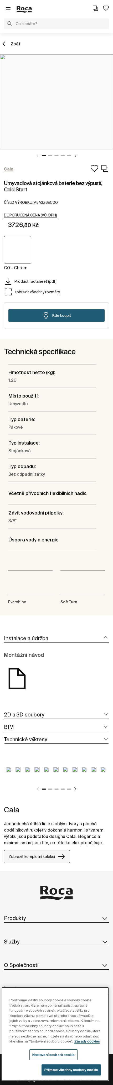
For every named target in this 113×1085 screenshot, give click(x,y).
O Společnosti (21, 965)
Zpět (15, 43)
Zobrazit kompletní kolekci (31, 857)
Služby (11, 941)
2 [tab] (50, 155)
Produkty (15, 918)
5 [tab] (69, 155)
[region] (55, 1034)
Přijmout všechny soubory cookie (71, 1070)
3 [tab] (56, 155)
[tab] (56, 638)
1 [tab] (44, 155)
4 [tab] (63, 155)
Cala (11, 809)
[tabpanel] (56, 101)
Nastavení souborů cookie (53, 1055)
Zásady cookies (87, 1041)
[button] (10, 24)
